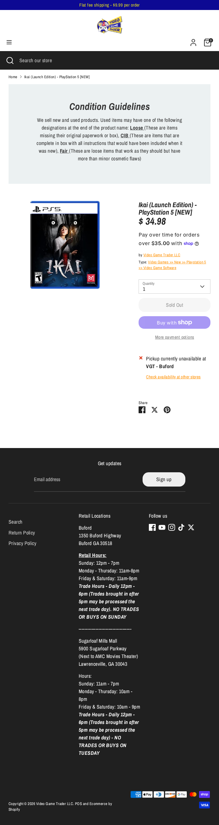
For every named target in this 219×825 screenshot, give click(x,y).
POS (78, 803)
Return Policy (22, 532)
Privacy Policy (22, 543)
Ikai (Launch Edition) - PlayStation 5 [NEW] (57, 76)
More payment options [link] (174, 337)
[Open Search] (9, 60)
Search (16, 521)
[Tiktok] (181, 527)
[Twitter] (191, 527)
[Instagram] (171, 527)
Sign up (163, 479)
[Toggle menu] (9, 42)
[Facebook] (152, 527)
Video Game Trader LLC (161, 254)
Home (13, 76)
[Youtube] (162, 527)
